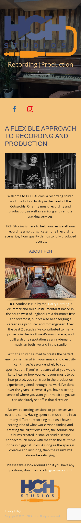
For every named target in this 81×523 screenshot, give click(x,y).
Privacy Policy (13, 511)
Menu (40, 72)
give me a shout (61, 470)
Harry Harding (58, 304)
